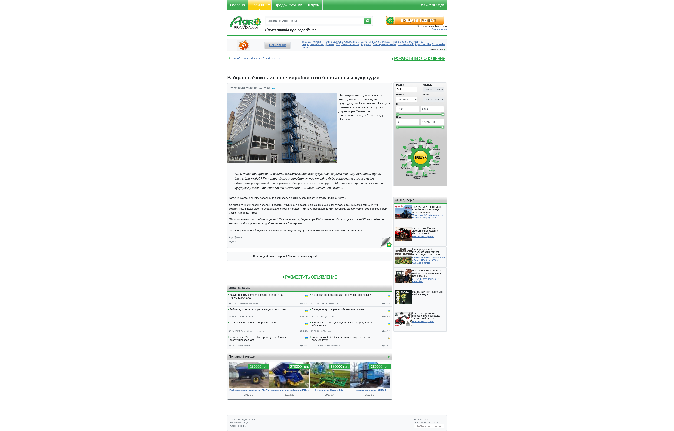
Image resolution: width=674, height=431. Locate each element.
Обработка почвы (433, 215)
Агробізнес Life (271, 58)
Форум (314, 5)
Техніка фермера (249, 303)
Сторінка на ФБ (238, 426)
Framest (416, 258)
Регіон (400, 94)
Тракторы (417, 215)
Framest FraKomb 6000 (433, 258)
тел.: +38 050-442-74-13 (426, 423)
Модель (427, 84)
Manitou (416, 236)
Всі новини (277, 45)
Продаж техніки (288, 5)
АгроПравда (240, 58)
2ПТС (415, 279)
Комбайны (417, 281)
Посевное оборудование (424, 217)
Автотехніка (247, 316)
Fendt (423, 279)
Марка (400, 84)
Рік (398, 104)
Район (426, 94)
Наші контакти (421, 419)
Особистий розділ (432, 5)
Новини (257, 5)
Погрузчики (428, 236)
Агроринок (328, 316)
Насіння (327, 331)
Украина (233, 241)
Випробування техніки (252, 331)
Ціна (398, 117)
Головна (237, 5)
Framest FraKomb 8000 (425, 260)
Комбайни (246, 346)
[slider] (397, 114)
